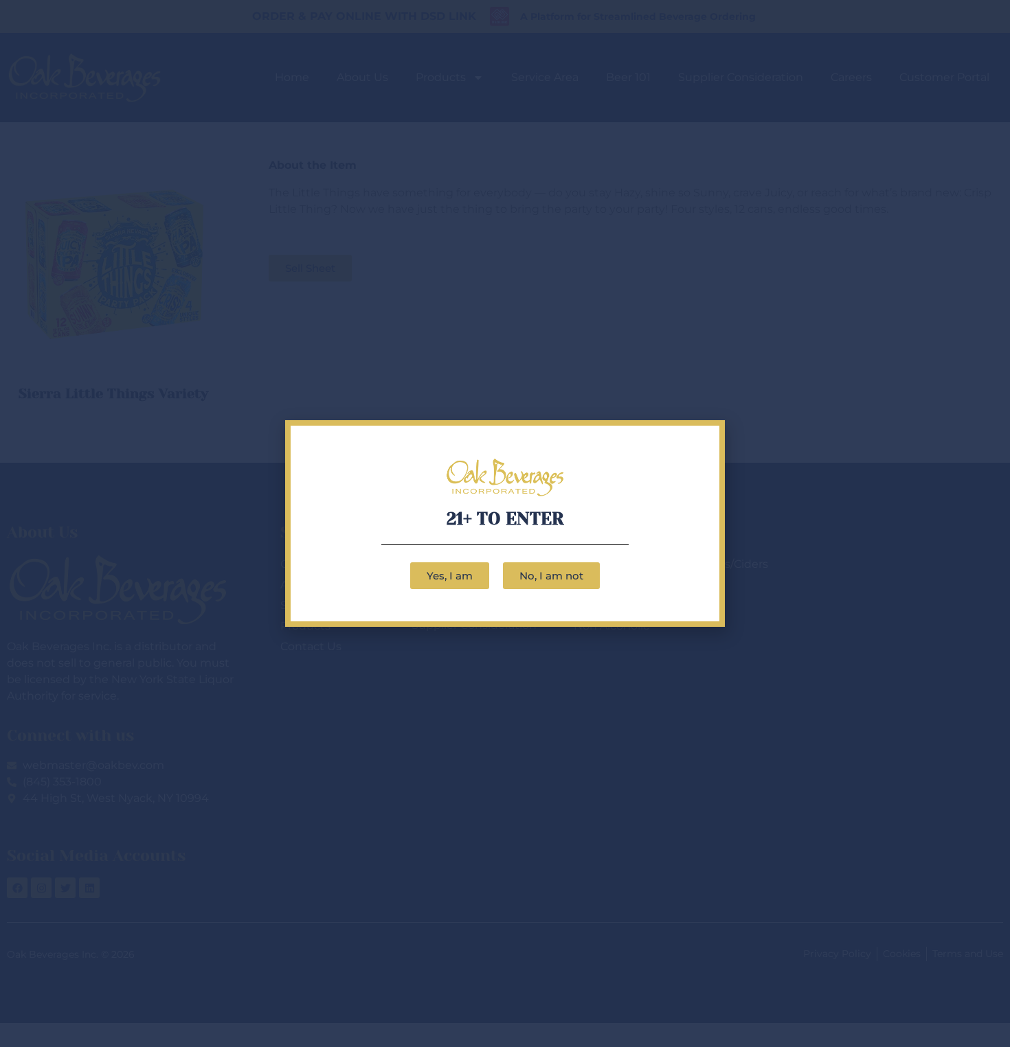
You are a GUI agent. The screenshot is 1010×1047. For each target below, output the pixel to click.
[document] (505, 523)
